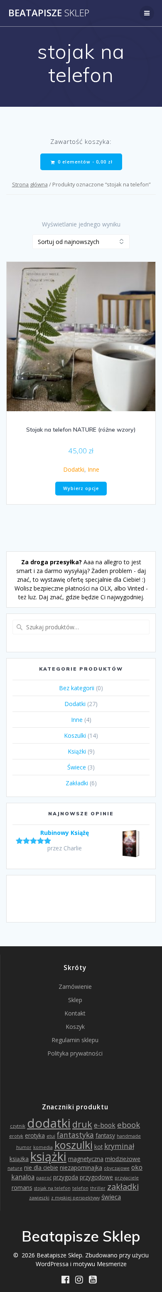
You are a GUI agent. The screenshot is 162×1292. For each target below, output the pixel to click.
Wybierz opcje (81, 488)
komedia (43, 1147)
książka (19, 1159)
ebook (128, 1124)
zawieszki (39, 1198)
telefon (80, 1188)
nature (14, 1168)
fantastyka (75, 1135)
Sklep (75, 1000)
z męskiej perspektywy (75, 1198)
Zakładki (77, 783)
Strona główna (30, 184)
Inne (93, 469)
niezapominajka (81, 1167)
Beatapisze (48, 13)
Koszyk (75, 1027)
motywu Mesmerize (100, 1264)
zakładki (123, 1186)
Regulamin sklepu (75, 1040)
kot (98, 1147)
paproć (44, 1178)
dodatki (49, 1123)
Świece (76, 767)
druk (82, 1124)
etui (51, 1136)
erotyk (16, 1136)
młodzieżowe (122, 1159)
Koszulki (75, 735)
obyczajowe (117, 1168)
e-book (104, 1125)
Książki (77, 751)
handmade (129, 1136)
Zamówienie (75, 986)
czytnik (17, 1126)
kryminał (119, 1146)
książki (48, 1156)
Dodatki (73, 469)
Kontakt (75, 1013)
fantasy (105, 1135)
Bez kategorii (76, 688)
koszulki (73, 1145)
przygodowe (96, 1177)
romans (22, 1187)
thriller (98, 1188)
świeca (111, 1197)
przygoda (65, 1177)
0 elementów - (84, 162)
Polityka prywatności (75, 1053)
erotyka (35, 1135)
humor (24, 1147)
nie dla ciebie (41, 1167)
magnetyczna (85, 1159)
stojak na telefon (52, 1188)
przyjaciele (127, 1178)
